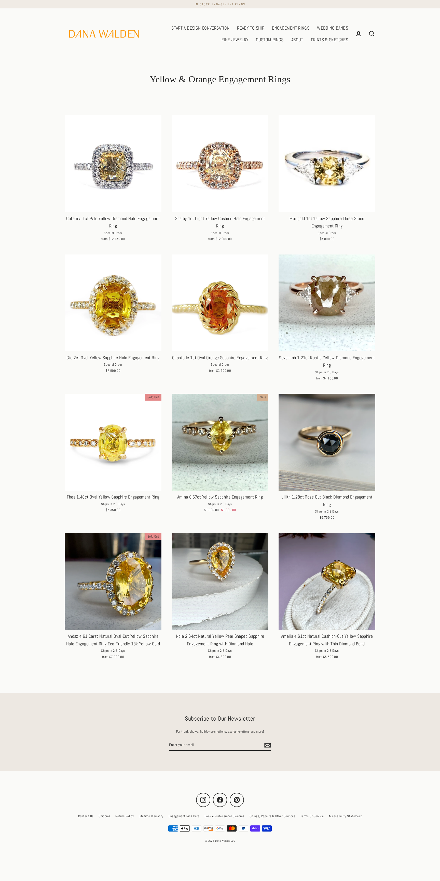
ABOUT (297, 40)
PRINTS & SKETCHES (329, 40)
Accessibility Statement (345, 816)
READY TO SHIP (250, 28)
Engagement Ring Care (184, 816)
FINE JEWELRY (235, 40)
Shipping (104, 816)
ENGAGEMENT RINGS (290, 28)
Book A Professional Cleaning (224, 816)
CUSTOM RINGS (270, 40)
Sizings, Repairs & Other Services (272, 816)
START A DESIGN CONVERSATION (200, 28)
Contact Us (86, 816)
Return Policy (124, 816)
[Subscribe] (267, 745)
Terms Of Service (312, 816)
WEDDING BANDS (332, 28)
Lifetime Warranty (151, 816)
